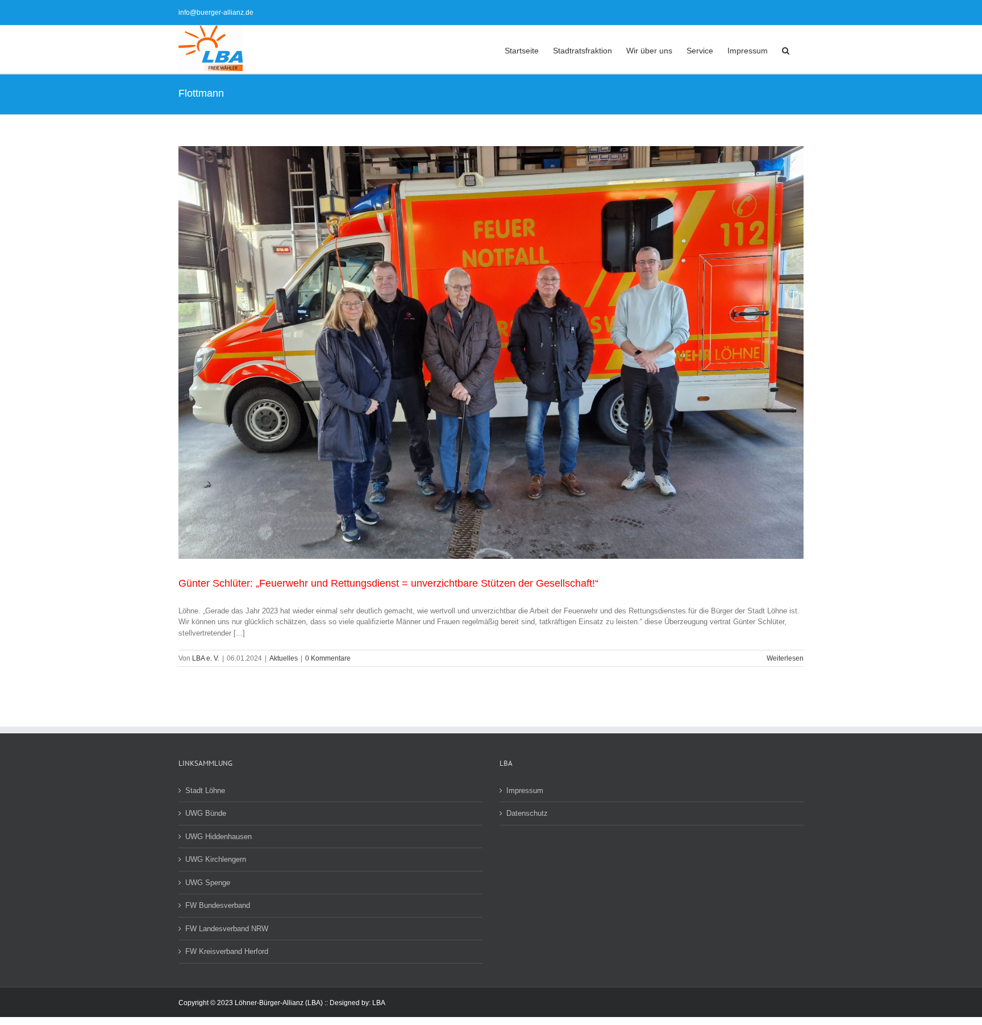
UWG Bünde (205, 813)
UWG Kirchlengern (215, 859)
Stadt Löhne (205, 790)
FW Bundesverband (217, 905)
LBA (378, 1003)
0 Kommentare (328, 658)
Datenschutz (527, 813)
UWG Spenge (207, 882)
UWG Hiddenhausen (218, 836)
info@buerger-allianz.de (215, 12)
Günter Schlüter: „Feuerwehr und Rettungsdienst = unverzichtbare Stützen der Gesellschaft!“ (388, 583)
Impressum (524, 790)
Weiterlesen (785, 658)
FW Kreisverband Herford (226, 951)
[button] (785, 49)
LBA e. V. (205, 658)
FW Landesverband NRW (226, 928)
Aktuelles (283, 658)
